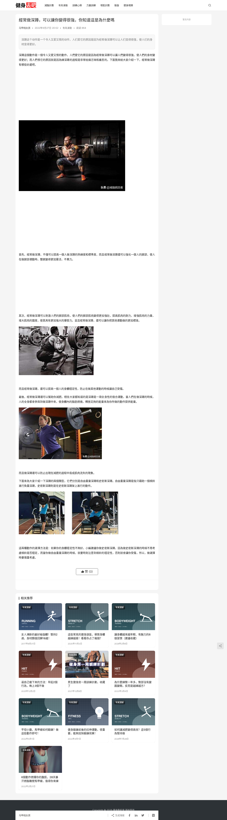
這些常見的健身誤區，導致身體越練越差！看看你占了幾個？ (86, 636)
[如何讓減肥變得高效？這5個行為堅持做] (133, 711)
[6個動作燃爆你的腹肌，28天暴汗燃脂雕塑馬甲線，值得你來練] (40, 759)
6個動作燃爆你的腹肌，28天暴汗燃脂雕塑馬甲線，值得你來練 (39, 778)
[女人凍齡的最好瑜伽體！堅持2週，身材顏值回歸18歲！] (40, 616)
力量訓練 (91, 5)
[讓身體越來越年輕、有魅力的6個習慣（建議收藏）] (133, 616)
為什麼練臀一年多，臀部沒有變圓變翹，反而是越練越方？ (133, 683)
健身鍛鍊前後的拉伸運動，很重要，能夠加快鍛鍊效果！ (86, 731)
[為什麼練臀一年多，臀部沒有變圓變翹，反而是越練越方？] (133, 664)
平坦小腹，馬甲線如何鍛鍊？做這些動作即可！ (39, 731)
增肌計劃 (105, 5)
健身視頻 (128, 5)
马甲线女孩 (24, 27)
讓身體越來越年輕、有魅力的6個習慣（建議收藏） (132, 636)
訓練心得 (77, 5)
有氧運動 (63, 5)
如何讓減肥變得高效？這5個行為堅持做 (132, 731)
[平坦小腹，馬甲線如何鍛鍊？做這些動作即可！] (40, 711)
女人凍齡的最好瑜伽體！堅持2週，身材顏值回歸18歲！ (39, 636)
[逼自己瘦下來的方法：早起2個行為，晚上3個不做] (40, 664)
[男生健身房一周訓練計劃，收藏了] (87, 664)
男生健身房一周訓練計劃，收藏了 (86, 683)
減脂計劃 (49, 5)
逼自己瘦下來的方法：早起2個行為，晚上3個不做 (39, 683)
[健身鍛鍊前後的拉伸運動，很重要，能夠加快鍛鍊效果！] (87, 711)
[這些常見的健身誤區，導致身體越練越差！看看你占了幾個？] (87, 616)
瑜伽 (116, 5)
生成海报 (119, 815)
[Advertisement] (87, 93)
